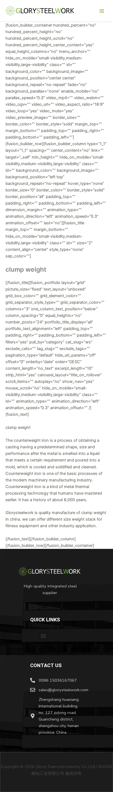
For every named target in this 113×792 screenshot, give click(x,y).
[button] (43, 635)
